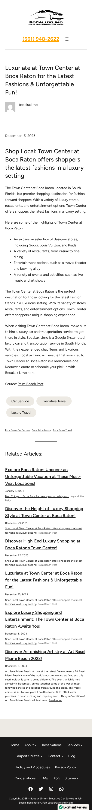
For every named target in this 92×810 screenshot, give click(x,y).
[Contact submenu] (62, 756)
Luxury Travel (21, 412)
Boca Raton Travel (62, 430)
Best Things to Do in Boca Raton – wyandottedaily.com (37, 496)
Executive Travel (54, 401)
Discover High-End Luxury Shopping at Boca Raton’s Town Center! (42, 544)
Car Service (20, 401)
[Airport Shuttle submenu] (41, 756)
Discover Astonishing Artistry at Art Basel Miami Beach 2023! (45, 655)
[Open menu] (67, 39)
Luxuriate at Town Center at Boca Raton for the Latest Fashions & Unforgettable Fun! (43, 579)
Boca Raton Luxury (41, 430)
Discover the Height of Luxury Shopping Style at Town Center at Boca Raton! (44, 512)
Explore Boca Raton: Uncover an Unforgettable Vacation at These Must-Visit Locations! (43, 476)
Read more (55, 700)
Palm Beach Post (30, 384)
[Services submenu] (81, 745)
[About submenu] (36, 745)
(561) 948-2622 (40, 39)
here (31, 373)
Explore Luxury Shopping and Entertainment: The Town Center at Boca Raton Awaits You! (44, 619)
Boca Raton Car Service (17, 430)
